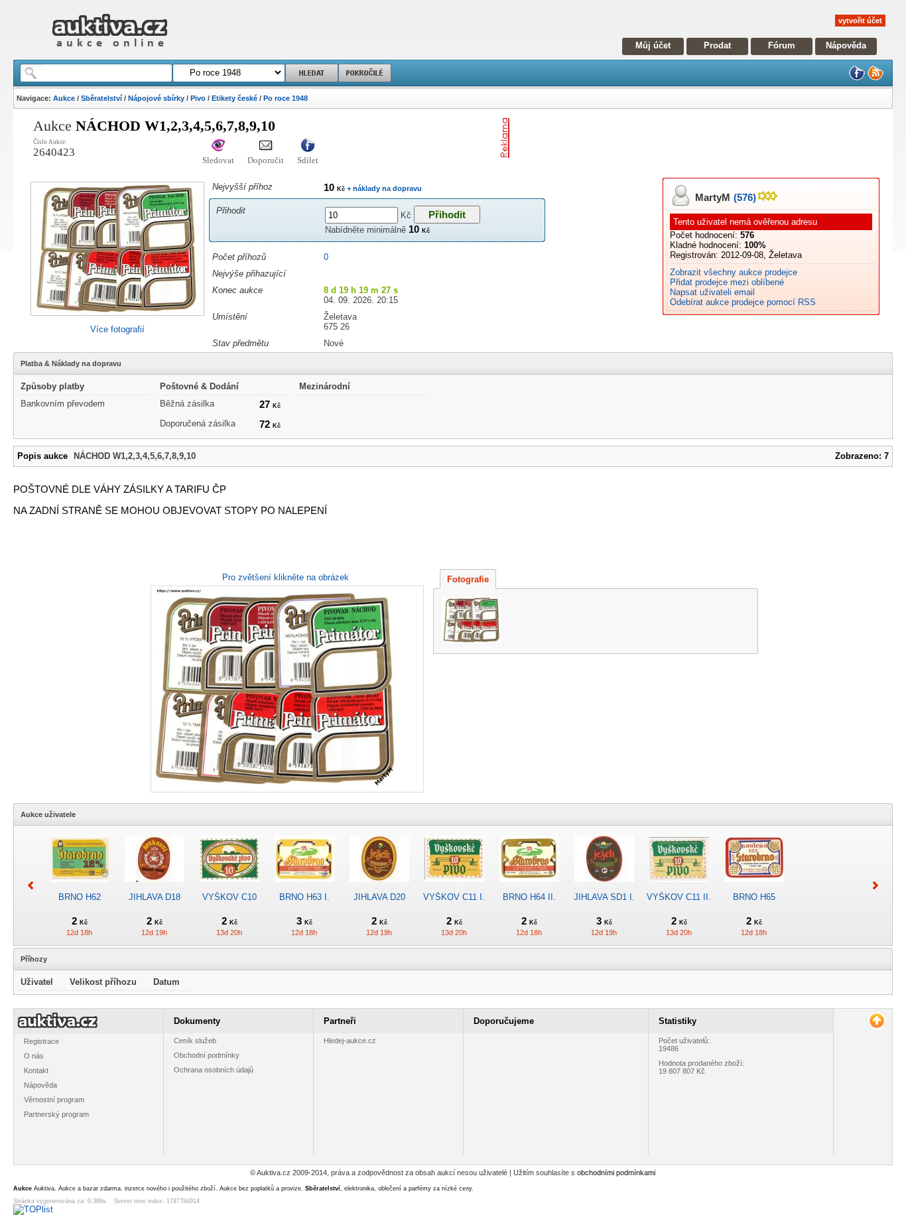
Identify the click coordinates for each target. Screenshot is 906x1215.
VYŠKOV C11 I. (454, 897)
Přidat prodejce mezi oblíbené (727, 282)
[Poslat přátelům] (265, 146)
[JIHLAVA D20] (379, 887)
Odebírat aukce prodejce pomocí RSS (743, 302)
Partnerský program (56, 1114)
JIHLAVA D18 (154, 897)
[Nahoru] (876, 1021)
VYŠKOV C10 (229, 897)
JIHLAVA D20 (379, 897)
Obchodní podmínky (206, 1055)
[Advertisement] (670, 138)
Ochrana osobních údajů (213, 1070)
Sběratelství (101, 98)
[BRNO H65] (754, 887)
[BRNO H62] (79, 887)
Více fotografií (117, 329)
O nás (34, 1056)
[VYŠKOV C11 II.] (679, 887)
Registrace (41, 1041)
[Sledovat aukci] (218, 146)
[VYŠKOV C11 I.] (454, 887)
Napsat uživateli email (712, 292)
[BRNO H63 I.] (304, 887)
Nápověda (846, 45)
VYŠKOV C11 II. (679, 897)
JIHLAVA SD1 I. (604, 897)
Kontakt (36, 1070)
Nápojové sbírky (156, 98)
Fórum (781, 45)
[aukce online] (110, 50)
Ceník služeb (195, 1041)
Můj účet (653, 45)
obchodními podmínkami (616, 1173)
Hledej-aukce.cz (350, 1041)
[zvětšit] (285, 689)
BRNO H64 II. (529, 897)
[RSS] (875, 78)
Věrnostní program (54, 1100)
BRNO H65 (754, 897)
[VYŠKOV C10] (229, 887)
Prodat (717, 45)
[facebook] (857, 78)
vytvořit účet (860, 21)
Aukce (64, 98)
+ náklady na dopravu (383, 188)
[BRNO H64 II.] (529, 887)
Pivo (198, 98)
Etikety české (234, 98)
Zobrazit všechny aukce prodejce (733, 272)
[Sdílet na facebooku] (307, 146)
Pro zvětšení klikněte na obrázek (285, 577)
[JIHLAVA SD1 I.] (604, 887)
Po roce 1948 (285, 98)
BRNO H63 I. (304, 897)
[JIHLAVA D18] (154, 887)
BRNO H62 (79, 897)
